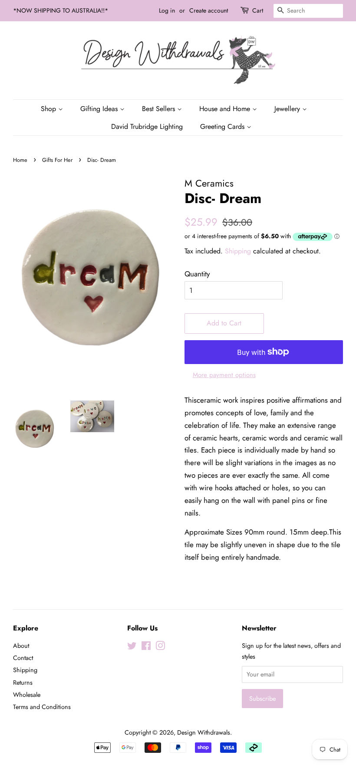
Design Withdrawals (203, 732)
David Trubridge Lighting (147, 126)
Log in (167, 10)
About (21, 645)
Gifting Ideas (100, 109)
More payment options (224, 375)
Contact (23, 657)
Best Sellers (159, 109)
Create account (208, 10)
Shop (49, 109)
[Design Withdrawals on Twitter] (132, 647)
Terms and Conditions (42, 706)
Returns (23, 682)
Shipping (238, 251)
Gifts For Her (57, 160)
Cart (257, 10)
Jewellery (288, 109)
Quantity (197, 274)
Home (20, 160)
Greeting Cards (223, 126)
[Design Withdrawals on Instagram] (160, 647)
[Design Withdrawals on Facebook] (146, 647)
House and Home (225, 109)
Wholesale (26, 694)
